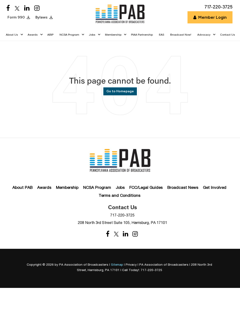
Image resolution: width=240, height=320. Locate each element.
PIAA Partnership (142, 34)
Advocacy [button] (203, 34)
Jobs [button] (92, 34)
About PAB (22, 187)
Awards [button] (33, 34)
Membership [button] (113, 34)
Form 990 (16, 17)
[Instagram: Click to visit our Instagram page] (37, 8)
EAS (161, 34)
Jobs (120, 187)
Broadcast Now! (180, 34)
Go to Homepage (120, 91)
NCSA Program (97, 187)
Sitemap (117, 264)
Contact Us (227, 34)
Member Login (212, 17)
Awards (44, 187)
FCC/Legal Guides (146, 187)
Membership (67, 187)
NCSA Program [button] (69, 34)
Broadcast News (182, 187)
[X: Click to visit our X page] (17, 8)
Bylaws (41, 17)
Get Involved (214, 187)
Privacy (131, 264)
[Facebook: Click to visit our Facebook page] (8, 8)
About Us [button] (12, 34)
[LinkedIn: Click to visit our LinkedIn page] (27, 8)
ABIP (50, 34)
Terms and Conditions (119, 195)
